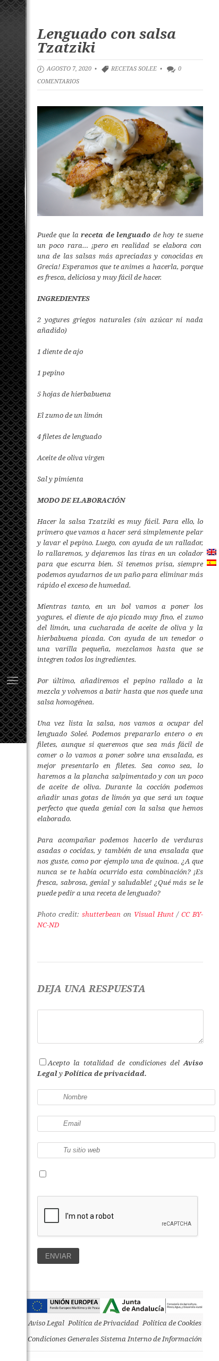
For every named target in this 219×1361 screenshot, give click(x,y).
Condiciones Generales (63, 1338)
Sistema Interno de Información (151, 1338)
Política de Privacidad (103, 1323)
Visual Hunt (154, 914)
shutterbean (101, 914)
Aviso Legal (46, 1323)
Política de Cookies (171, 1323)
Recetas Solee (134, 68)
